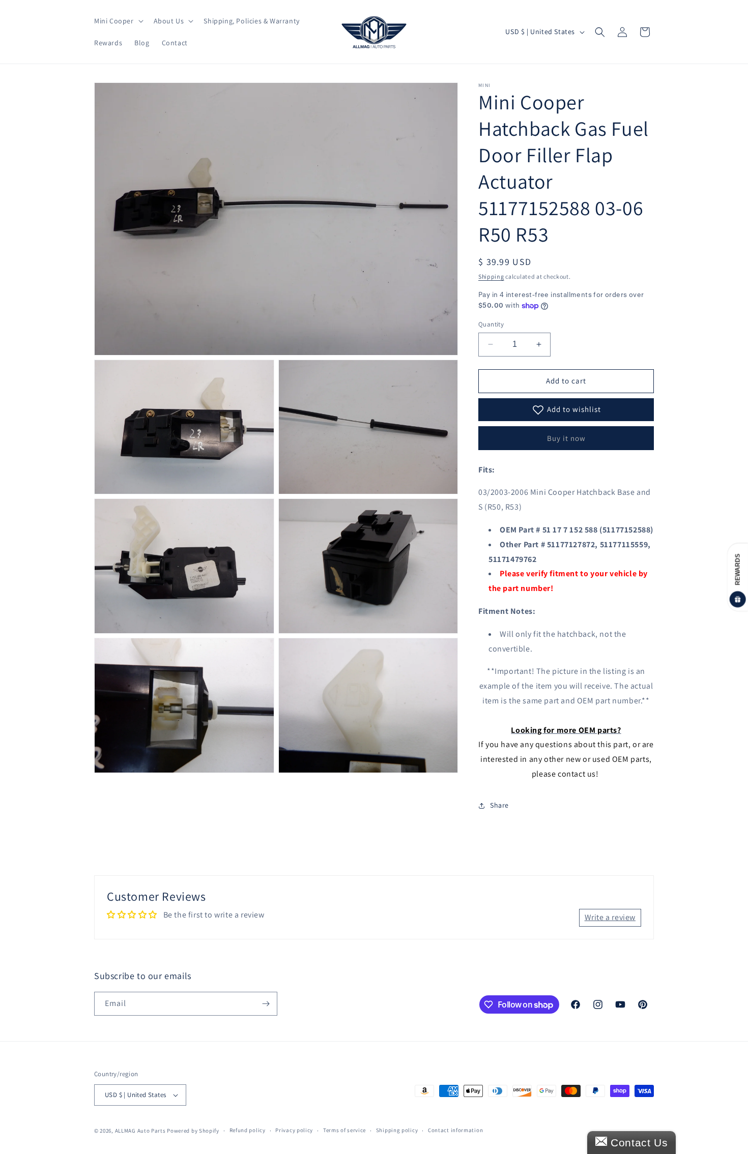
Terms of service (344, 1130)
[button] (118, 21)
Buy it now (566, 438)
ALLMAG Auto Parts (140, 1130)
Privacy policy (294, 1130)
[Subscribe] (265, 1004)
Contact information (455, 1130)
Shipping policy (397, 1130)
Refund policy (247, 1130)
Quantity (491, 324)
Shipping (491, 276)
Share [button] (499, 805)
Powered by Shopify (193, 1130)
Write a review (610, 917)
